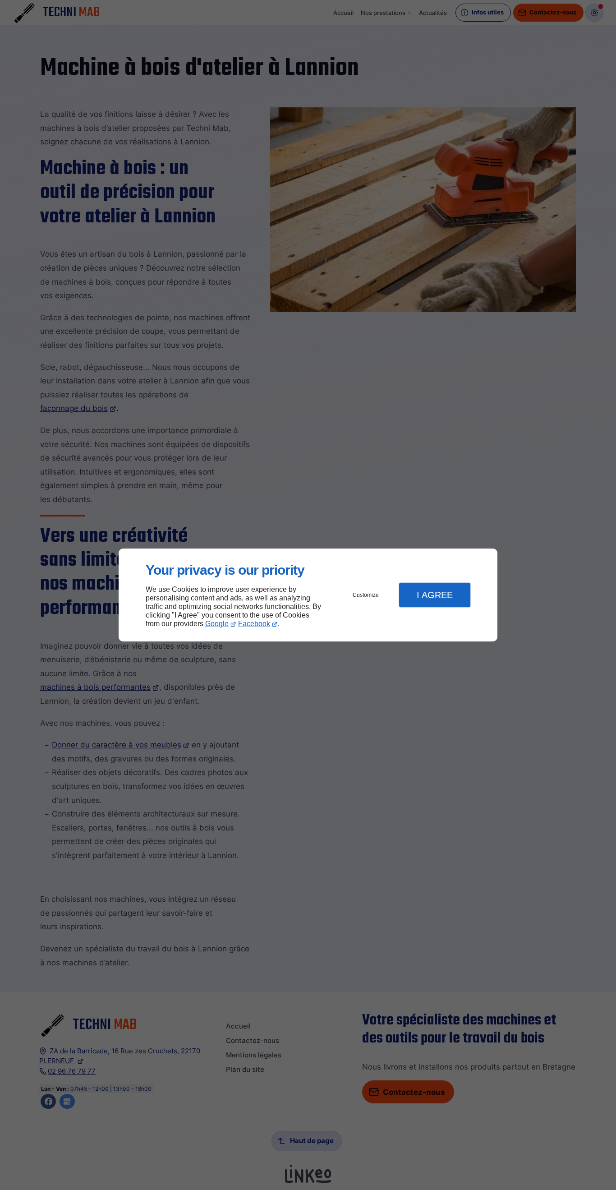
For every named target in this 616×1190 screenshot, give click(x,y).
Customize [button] (366, 595)
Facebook (254, 623)
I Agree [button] (435, 595)
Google (217, 623)
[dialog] (308, 595)
